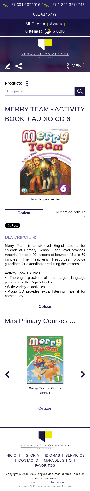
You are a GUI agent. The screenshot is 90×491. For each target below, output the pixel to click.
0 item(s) (33, 31)
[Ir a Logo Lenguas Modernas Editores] (45, 48)
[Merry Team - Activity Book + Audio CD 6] (45, 161)
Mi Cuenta (35, 24)
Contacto (28, 460)
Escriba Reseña (7, 66)
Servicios (75, 455)
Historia (30, 455)
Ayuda (56, 24)
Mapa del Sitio (58, 460)
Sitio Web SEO (26, 486)
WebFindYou (64, 486)
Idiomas (52, 455)
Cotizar (24, 213)
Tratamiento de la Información (45, 482)
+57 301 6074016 (24, 5)
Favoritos (45, 465)
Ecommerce (44, 486)
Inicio (11, 455)
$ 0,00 (59, 31)
